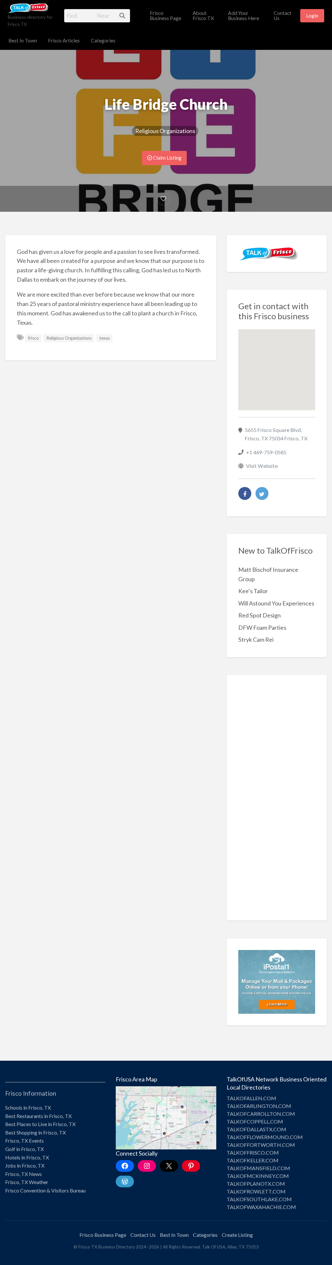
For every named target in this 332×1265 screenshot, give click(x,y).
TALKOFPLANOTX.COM (256, 1183)
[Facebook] (244, 493)
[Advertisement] (276, 802)
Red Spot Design (259, 615)
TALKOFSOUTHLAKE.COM (259, 1199)
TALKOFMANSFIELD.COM (258, 1168)
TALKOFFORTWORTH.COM (261, 1145)
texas (104, 338)
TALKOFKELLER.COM (253, 1160)
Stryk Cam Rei (256, 639)
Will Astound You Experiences (276, 603)
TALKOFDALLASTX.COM (256, 1129)
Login (312, 15)
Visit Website (262, 466)
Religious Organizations (165, 130)
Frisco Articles (64, 40)
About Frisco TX (203, 15)
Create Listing (237, 1235)
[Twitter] (261, 493)
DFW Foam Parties (262, 627)
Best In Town (22, 40)
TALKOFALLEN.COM (251, 1098)
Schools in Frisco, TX (28, 1107)
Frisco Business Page (165, 15)
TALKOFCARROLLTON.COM (261, 1114)
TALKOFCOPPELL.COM (255, 1121)
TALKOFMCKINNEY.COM (258, 1176)
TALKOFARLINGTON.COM (259, 1106)
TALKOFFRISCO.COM (253, 1152)
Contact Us (282, 15)
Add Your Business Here (243, 15)
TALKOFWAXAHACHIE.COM (261, 1207)
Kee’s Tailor (253, 590)
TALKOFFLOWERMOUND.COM (265, 1137)
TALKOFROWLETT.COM (256, 1191)
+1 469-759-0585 (266, 452)
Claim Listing (167, 158)
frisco (33, 338)
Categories (103, 40)
